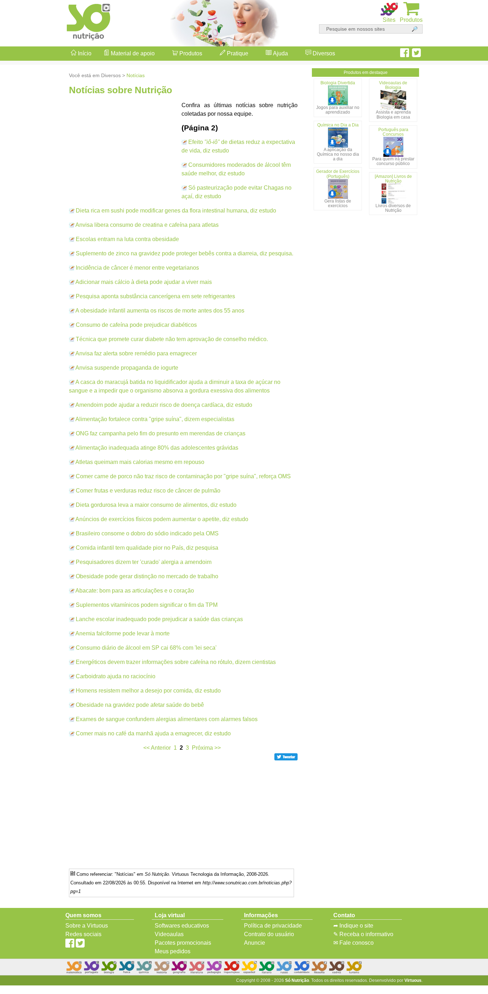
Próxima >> (206, 748)
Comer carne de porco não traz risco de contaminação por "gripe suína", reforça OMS (183, 476)
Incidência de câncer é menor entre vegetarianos (137, 268)
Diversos (323, 53)
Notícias (135, 75)
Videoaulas (169, 934)
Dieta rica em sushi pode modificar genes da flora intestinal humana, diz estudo (176, 211)
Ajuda (280, 53)
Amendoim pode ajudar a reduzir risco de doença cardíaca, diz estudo (163, 405)
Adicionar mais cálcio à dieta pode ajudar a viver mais (143, 282)
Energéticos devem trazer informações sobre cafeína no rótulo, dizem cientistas (176, 662)
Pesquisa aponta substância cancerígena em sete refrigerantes (155, 296)
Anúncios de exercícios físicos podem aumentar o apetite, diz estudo (161, 519)
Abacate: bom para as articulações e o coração (134, 591)
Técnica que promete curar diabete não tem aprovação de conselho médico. (172, 339)
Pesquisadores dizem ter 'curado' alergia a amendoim (143, 562)
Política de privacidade (273, 926)
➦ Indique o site (353, 926)
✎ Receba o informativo (363, 934)
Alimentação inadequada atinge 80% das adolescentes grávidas (156, 448)
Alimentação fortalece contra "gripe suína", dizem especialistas (154, 419)
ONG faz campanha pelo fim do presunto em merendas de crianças (160, 433)
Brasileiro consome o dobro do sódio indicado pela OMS (147, 533)
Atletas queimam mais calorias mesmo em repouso (139, 462)
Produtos (190, 53)
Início (83, 53)
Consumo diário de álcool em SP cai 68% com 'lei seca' (146, 648)
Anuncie (254, 943)
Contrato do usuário (269, 934)
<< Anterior (157, 748)
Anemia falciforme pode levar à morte (122, 633)
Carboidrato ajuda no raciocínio (115, 676)
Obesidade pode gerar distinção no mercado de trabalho (147, 576)
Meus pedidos (172, 951)
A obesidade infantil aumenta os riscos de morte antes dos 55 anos (159, 311)
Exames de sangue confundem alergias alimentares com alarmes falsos (167, 719)
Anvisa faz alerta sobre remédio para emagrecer (136, 353)
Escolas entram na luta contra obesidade (127, 239)
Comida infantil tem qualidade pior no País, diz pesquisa (147, 548)
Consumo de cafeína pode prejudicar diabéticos (136, 325)
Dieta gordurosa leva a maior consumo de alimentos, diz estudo (156, 505)
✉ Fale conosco (353, 943)
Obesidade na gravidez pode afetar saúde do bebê (140, 705)
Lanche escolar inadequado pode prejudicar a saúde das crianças (159, 619)
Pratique (236, 53)
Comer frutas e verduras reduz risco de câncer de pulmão (148, 491)
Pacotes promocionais (183, 943)
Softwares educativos (182, 926)
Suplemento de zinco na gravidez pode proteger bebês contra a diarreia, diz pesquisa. (184, 253)
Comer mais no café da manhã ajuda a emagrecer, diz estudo (153, 733)
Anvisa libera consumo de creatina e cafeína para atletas (147, 225)
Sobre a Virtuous (86, 926)
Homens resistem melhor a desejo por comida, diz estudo (148, 691)
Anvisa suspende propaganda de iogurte (126, 368)
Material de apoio (132, 53)
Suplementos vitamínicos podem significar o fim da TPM (147, 605)
